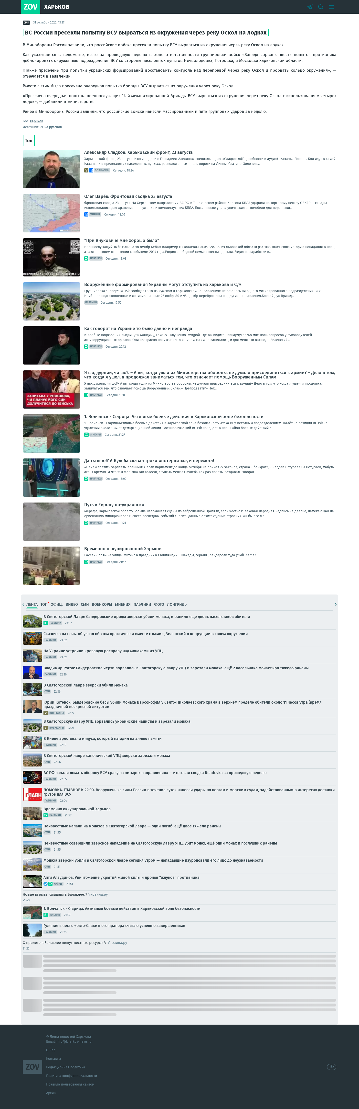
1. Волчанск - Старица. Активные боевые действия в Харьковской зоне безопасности (174, 416)
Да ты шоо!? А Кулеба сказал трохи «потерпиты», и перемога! (149, 460)
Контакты (53, 1059)
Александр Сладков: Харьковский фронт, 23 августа (138, 152)
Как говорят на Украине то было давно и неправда (138, 328)
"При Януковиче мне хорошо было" (121, 240)
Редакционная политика (65, 1067)
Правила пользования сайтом (70, 1084)
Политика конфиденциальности (71, 1076)
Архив (51, 1093)
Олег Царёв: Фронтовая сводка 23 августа (128, 196)
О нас (50, 1050)
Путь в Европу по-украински (114, 504)
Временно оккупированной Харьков (122, 548)
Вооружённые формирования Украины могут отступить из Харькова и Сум (163, 284)
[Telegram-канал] (310, 7)
